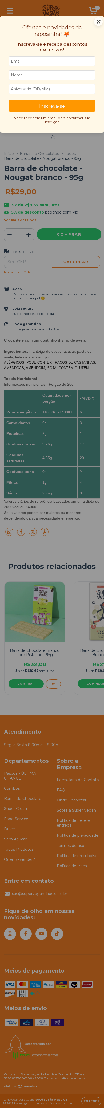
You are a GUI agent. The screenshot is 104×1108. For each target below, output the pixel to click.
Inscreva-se (52, 106)
